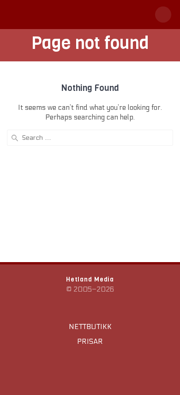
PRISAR (90, 341)
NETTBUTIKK (90, 327)
